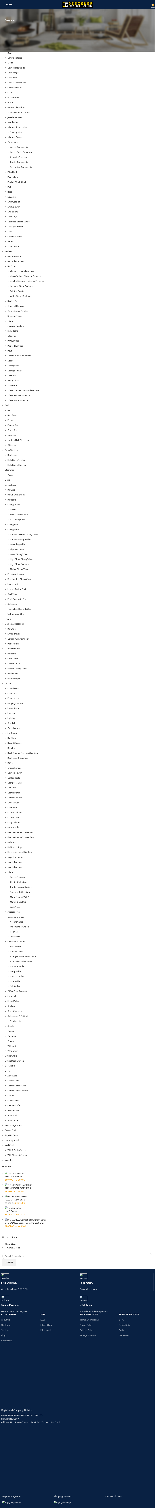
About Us (5, 1319)
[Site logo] (77, 4)
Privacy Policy (86, 1325)
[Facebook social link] (107, 1502)
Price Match (45, 1330)
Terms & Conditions (89, 1319)
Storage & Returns (88, 1335)
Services (5, 1330)
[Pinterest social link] (113, 1502)
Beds (121, 1330)
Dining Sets (124, 1325)
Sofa (121, 1319)
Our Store (5, 1325)
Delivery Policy (87, 1330)
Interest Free (46, 1325)
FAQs (42, 1319)
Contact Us (6, 1340)
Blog (3, 1335)
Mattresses (124, 1335)
